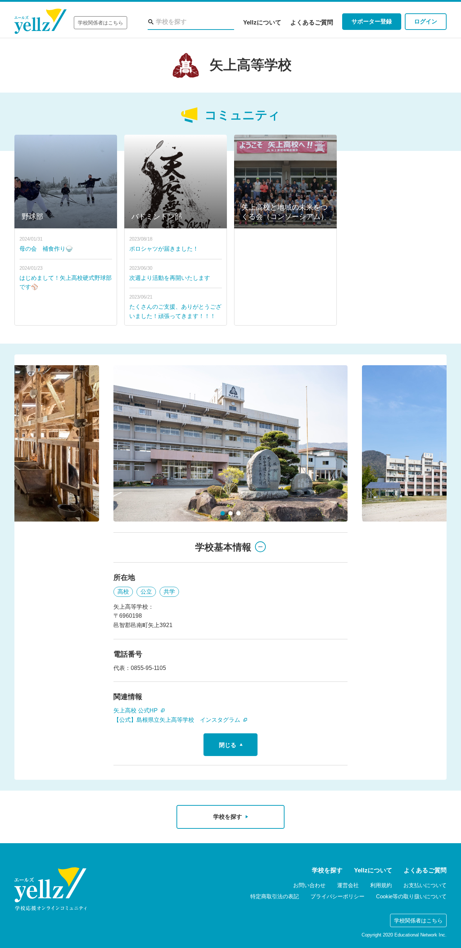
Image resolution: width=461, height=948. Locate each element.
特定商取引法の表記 (274, 896)
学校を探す (327, 870)
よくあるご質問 (311, 22)
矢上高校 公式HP (136, 710)
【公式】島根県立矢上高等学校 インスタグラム (177, 720)
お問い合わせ (309, 885)
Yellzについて (262, 22)
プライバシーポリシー (337, 896)
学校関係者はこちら (100, 23)
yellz (50, 889)
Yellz (40, 21)
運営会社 (348, 885)
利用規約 (381, 885)
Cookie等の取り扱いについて (411, 896)
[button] (222, 513)
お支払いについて (425, 885)
